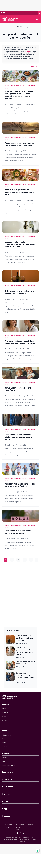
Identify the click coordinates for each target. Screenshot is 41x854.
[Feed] (23, 833)
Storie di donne (8, 779)
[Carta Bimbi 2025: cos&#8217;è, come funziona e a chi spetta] (20, 516)
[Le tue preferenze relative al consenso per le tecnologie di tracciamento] (37, 850)
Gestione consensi (18, 828)
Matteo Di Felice (9, 151)
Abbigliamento (6, 735)
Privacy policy (20, 824)
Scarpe (4, 746)
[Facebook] (1, 13)
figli (28, 52)
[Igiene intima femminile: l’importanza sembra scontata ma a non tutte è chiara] (20, 227)
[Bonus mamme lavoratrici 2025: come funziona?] (20, 373)
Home (13, 27)
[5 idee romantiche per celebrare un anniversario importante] (20, 276)
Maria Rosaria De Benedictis (13, 104)
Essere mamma (8, 772)
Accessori (5, 739)
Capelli (4, 708)
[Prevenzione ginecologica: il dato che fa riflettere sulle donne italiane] (20, 326)
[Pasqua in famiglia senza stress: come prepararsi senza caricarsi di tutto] (20, 175)
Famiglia (4, 757)
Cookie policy (8, 824)
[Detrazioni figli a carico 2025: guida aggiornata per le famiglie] (20, 469)
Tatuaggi (5, 724)
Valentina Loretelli (10, 492)
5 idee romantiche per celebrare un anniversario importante (25, 638)
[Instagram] (4, 13)
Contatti (6, 827)
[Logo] (10, 19)
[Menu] (37, 19)
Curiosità (6, 794)
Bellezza (5, 704)
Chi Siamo (30, 824)
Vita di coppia (7, 787)
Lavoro (4, 761)
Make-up (5, 712)
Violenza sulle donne (8, 765)
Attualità (19, 27)
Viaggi (4, 809)
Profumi (4, 716)
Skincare (5, 720)
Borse (4, 742)
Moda (4, 731)
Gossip (5, 801)
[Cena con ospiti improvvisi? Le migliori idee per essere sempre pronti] (20, 420)
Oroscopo (6, 816)
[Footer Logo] (20, 697)
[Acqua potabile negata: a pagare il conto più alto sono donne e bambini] (20, 128)
